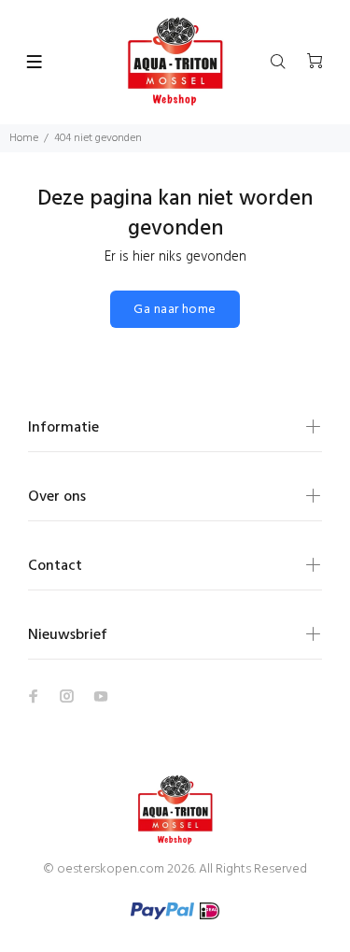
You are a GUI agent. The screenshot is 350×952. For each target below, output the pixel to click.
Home (23, 138)
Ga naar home (174, 309)
